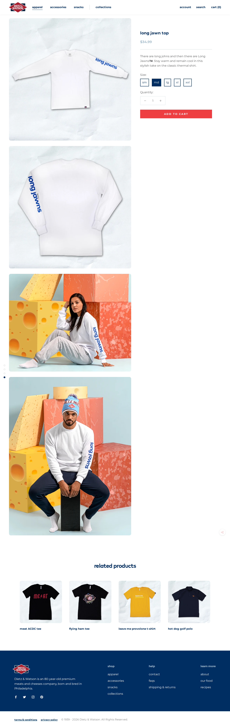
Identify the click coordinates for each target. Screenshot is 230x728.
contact (154, 674)
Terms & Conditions (25, 719)
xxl (188, 82)
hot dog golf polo (180, 628)
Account (185, 7)
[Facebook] (15, 697)
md (156, 82)
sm (144, 82)
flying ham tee (79, 628)
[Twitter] (24, 697)
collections (103, 7)
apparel (37, 7)
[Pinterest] (41, 697)
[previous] (11, 604)
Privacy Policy (49, 719)
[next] (219, 604)
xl (177, 82)
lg (167, 82)
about (205, 674)
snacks (79, 7)
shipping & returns (162, 687)
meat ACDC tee (30, 628)
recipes (206, 687)
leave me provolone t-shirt (137, 628)
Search (200, 7)
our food (207, 680)
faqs (152, 680)
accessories (58, 7)
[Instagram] (33, 697)
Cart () (216, 7)
